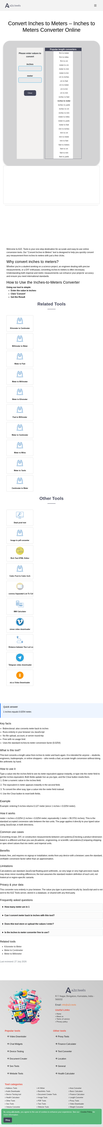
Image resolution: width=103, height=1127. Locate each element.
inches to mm (64, 113)
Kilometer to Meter (13, 946)
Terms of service (63, 1019)
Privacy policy (62, 1022)
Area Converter (75, 1088)
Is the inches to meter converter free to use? (27, 932)
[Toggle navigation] (95, 5)
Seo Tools (10, 1104)
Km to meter (64, 53)
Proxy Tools (74, 1101)
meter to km (64, 73)
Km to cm (64, 61)
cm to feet (64, 81)
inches (30, 64)
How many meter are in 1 (17, 907)
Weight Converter (76, 1107)
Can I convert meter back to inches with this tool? (30, 915)
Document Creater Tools (47, 1094)
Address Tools (11, 1088)
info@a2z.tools (69, 1005)
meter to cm (64, 65)
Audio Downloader (13, 1091)
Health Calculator (12, 1097)
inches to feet (64, 97)
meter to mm (64, 69)
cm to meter (64, 85)
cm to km (64, 89)
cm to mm (64, 93)
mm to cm (64, 133)
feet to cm (64, 149)
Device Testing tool (13, 1094)
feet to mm (64, 153)
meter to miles (64, 117)
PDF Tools (41, 1101)
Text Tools (41, 1104)
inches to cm (64, 109)
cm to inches (64, 77)
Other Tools (10, 1101)
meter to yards (64, 121)
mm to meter (64, 137)
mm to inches (64, 129)
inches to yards (64, 105)
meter (30, 76)
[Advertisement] (51, 185)
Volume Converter (13, 1107)
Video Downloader (76, 1104)
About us (59, 1016)
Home (58, 1014)
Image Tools (42, 1097)
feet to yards (64, 157)
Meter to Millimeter (13, 954)
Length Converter (76, 1097)
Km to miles (64, 57)
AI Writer (41, 1088)
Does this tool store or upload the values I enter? (29, 924)
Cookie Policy (86, 1112)
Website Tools (43, 1107)
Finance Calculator (76, 1094)
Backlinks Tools (43, 1091)
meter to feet (64, 125)
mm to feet (64, 141)
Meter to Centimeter (13, 950)
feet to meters (64, 145)
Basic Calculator (76, 1091)
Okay (7, 1120)
